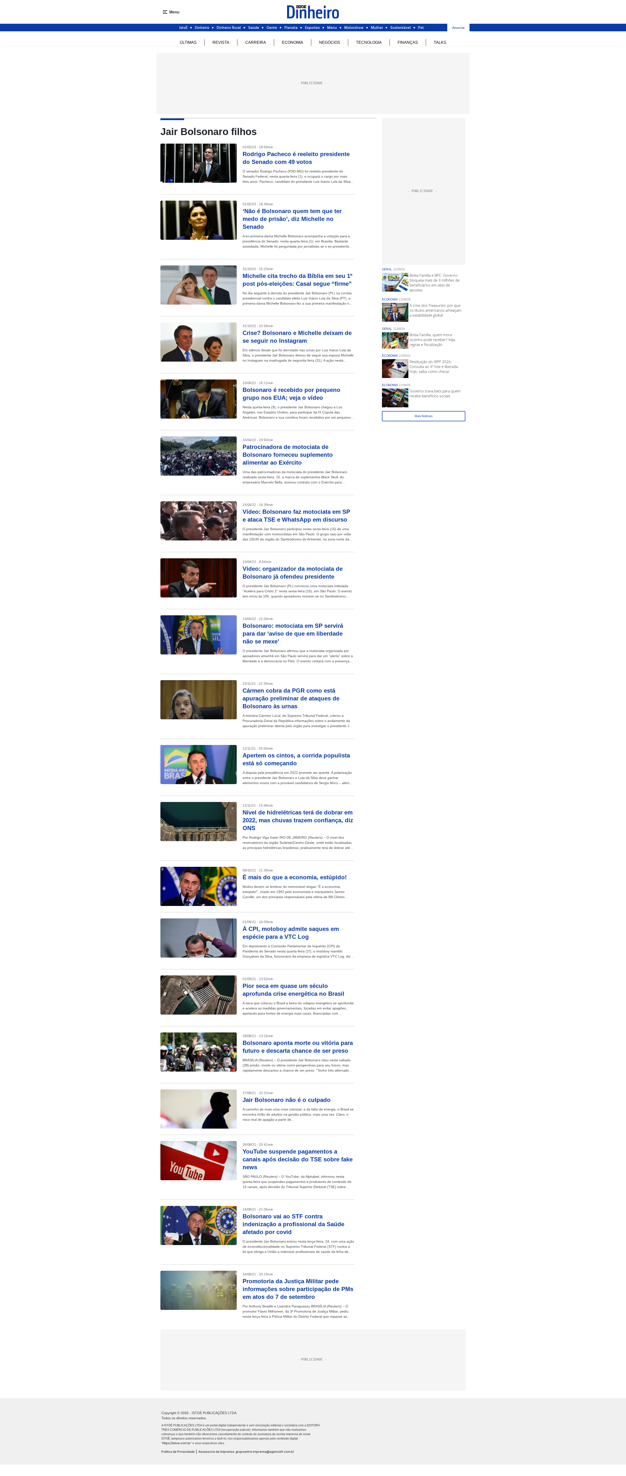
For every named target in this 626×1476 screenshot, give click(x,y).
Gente (272, 27)
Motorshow (354, 27)
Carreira (255, 42)
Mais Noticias (424, 416)
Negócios (329, 42)
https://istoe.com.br (176, 1443)
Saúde (253, 27)
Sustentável (400, 27)
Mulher (377, 27)
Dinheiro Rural (229, 27)
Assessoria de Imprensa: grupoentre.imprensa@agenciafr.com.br (246, 1451)
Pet (421, 27)
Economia (292, 42)
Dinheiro (202, 27)
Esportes (312, 27)
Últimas (188, 42)
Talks (440, 42)
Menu (332, 27)
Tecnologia (369, 42)
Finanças (408, 42)
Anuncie (458, 28)
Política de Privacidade (178, 1451)
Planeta (291, 27)
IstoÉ (183, 27)
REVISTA (220, 42)
